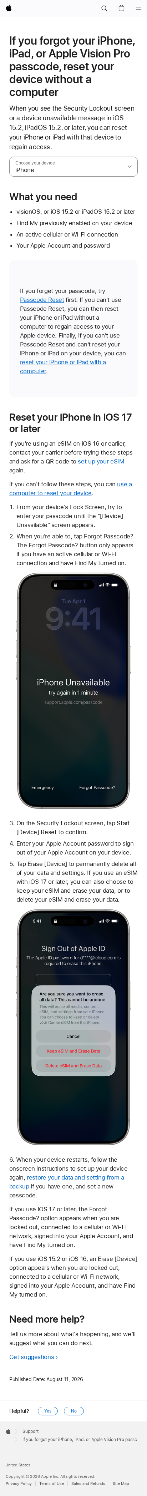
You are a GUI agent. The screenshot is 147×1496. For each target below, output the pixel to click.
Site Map (121, 1483)
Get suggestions (31, 1356)
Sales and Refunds (88, 1483)
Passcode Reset (42, 299)
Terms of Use (51, 1483)
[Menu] (138, 8)
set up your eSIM (101, 461)
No (74, 1411)
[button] (104, 8)
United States (17, 1465)
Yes (47, 1411)
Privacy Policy (19, 1483)
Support (30, 1431)
